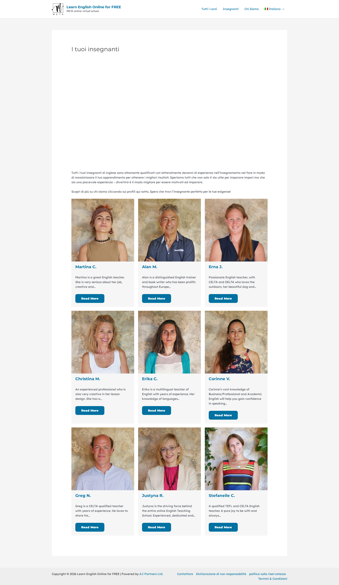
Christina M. (87, 378)
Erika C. (150, 378)
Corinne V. (219, 378)
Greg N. (83, 495)
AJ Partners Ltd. (151, 574)
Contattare (185, 574)
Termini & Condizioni (272, 578)
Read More (89, 298)
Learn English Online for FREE (94, 7)
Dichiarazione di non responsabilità (221, 574)
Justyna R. (152, 495)
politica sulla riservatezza (267, 574)
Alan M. (149, 266)
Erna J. (215, 266)
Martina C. (85, 266)
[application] (282, 9)
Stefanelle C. (222, 495)
